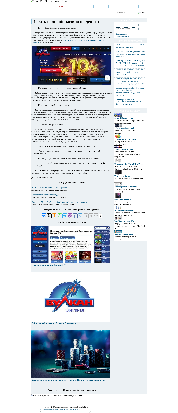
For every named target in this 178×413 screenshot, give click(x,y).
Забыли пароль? (123, 36)
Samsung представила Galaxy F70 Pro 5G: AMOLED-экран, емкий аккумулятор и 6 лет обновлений (130, 63)
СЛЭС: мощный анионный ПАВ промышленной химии (130, 46)
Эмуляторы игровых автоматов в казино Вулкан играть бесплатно (68, 379)
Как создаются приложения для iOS (47, 195)
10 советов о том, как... (125, 139)
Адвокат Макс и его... (124, 234)
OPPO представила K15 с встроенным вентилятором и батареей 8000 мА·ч (128, 101)
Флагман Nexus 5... (123, 199)
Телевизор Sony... (122, 176)
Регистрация (121, 34)
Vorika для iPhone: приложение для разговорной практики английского (129, 72)
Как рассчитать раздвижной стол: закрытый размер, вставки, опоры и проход (130, 53)
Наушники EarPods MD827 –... (128, 164)
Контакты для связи (65, 409)
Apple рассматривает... (124, 210)
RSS (78, 409)
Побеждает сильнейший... (126, 187)
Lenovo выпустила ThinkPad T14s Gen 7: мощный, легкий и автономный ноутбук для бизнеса (130, 81)
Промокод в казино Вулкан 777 (48, 264)
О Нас (74, 409)
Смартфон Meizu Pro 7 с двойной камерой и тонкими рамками (59, 202)
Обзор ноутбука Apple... (125, 128)
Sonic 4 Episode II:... (123, 118)
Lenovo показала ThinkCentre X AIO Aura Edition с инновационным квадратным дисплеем (130, 91)
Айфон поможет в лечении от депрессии (49, 187)
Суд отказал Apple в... (124, 149)
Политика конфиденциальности (49, 409)
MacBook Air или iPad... (125, 221)
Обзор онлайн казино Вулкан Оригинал (53, 323)
